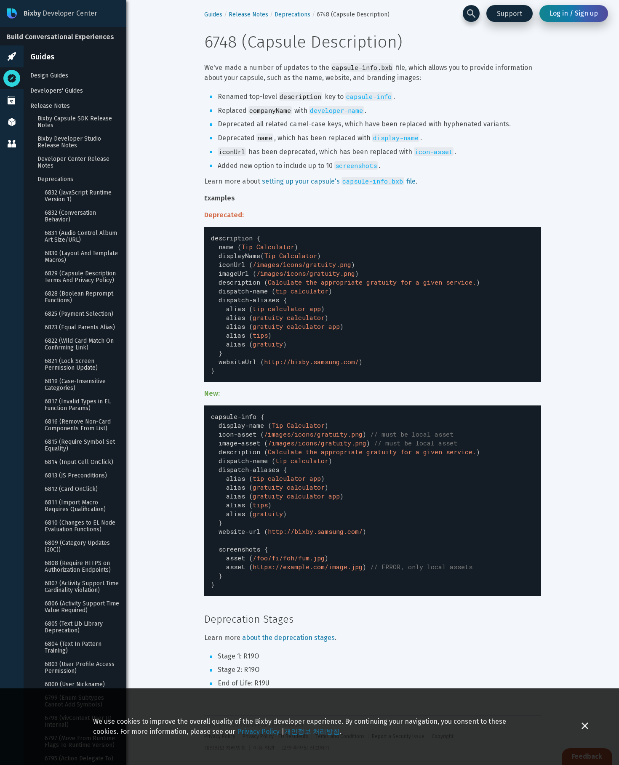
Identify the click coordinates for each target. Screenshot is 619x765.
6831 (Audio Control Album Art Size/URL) (82, 236)
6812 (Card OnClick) (71, 489)
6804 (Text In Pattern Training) (74, 647)
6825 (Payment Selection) (79, 314)
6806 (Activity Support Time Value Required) (83, 607)
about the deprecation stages (288, 638)
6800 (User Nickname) (75, 684)
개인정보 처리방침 (312, 732)
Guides (42, 56)
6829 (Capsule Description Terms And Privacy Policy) (81, 277)
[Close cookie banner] (585, 726)
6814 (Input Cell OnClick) (79, 462)
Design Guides (49, 75)
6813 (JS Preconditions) (76, 475)
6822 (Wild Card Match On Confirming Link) (80, 344)
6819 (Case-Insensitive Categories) (76, 385)
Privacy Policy (258, 732)
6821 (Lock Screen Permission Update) (71, 364)
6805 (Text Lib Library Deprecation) (74, 627)
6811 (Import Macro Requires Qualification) (75, 506)
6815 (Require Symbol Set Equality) (81, 445)
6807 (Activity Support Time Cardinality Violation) (82, 587)
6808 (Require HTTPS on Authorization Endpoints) (78, 566)
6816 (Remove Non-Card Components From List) (78, 425)
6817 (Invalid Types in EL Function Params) (78, 405)
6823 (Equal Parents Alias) (80, 327)
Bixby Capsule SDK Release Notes (75, 122)
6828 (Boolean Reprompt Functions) (80, 297)
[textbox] (372, 304)
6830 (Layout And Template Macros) (82, 257)
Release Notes (50, 105)
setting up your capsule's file (339, 181)
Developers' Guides (56, 90)
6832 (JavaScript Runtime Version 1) (79, 196)
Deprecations (55, 179)
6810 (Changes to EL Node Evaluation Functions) (81, 526)
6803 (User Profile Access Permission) (80, 667)
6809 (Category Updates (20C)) (78, 546)
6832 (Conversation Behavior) (71, 216)
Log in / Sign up (574, 13)
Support (509, 14)
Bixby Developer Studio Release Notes (70, 142)
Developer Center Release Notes (74, 162)
